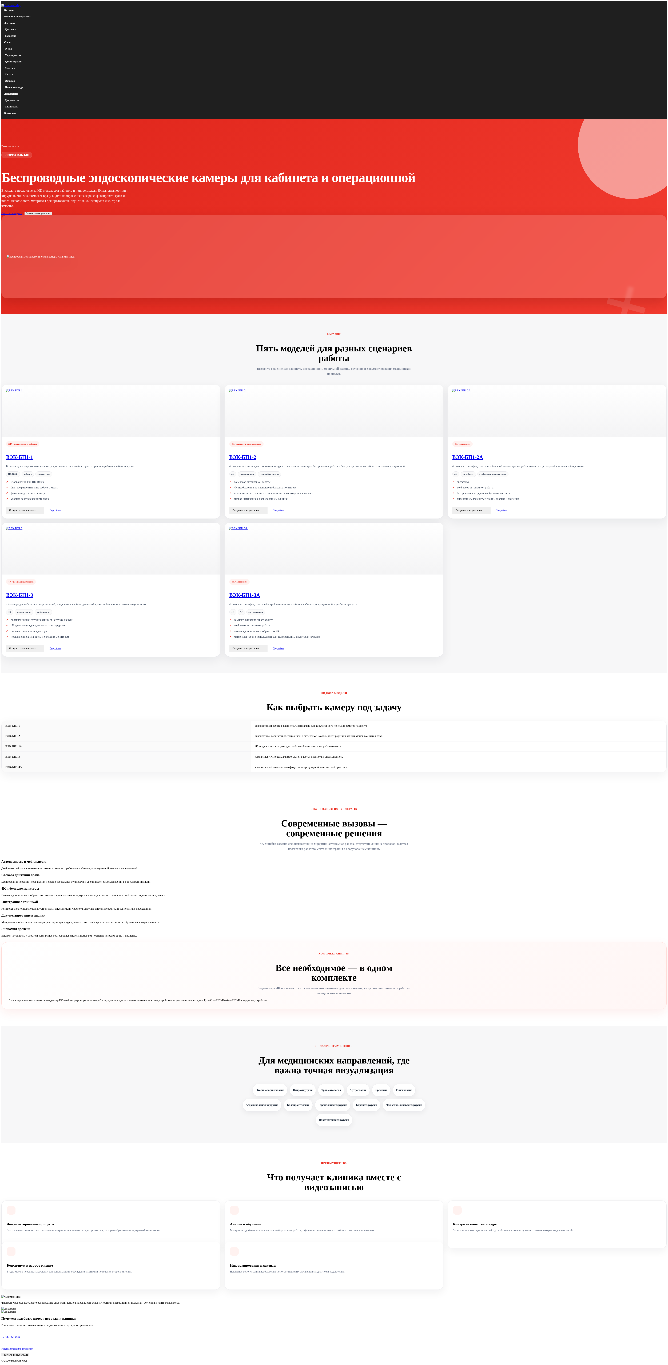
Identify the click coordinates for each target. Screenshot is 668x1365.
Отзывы (10, 80)
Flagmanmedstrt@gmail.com (17, 1348)
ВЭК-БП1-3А (244, 595)
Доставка (9, 23)
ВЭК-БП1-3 (19, 595)
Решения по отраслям (17, 16)
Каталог (9, 10)
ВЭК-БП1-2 (242, 457)
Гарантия (10, 35)
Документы (11, 93)
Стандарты (11, 106)
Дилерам (10, 68)
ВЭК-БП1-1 (19, 457)
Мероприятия (13, 55)
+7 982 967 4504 (10, 1336)
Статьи (9, 74)
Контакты (10, 113)
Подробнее (55, 510)
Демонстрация (13, 61)
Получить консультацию (38, 213)
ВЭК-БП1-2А (467, 457)
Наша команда (14, 87)
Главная (5, 146)
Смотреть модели (11, 213)
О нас (7, 42)
